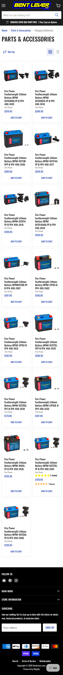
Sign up (50, 627)
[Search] (56, 15)
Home (4, 30)
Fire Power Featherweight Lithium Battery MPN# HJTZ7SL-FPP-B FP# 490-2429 (46, 343)
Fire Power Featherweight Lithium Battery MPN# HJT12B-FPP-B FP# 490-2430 (15, 159)
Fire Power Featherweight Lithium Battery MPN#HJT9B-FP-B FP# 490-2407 (16, 283)
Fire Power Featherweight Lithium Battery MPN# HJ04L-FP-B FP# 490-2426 (15, 464)
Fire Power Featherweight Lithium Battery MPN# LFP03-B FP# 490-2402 (46, 283)
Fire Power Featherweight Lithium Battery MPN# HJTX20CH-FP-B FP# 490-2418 (46, 97)
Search (15, 661)
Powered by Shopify (31, 669)
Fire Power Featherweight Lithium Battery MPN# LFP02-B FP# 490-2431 (15, 343)
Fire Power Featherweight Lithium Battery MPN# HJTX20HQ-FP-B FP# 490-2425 (15, 97)
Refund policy (45, 661)
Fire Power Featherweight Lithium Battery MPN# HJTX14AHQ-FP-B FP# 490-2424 (46, 221)
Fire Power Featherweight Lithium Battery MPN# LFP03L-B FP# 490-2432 (46, 404)
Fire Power (8, 107)
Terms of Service (29, 661)
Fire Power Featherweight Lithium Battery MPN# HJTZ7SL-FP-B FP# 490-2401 (46, 464)
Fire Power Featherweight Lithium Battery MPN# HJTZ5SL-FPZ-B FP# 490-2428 (15, 404)
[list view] (57, 52)
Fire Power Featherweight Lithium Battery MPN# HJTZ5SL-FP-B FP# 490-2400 (15, 533)
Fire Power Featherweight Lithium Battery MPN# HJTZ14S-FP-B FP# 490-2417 (46, 159)
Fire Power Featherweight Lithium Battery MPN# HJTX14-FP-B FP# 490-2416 (15, 219)
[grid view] (50, 52)
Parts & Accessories (21, 30)
